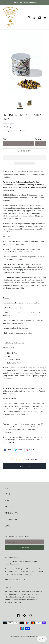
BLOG (7, 526)
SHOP (7, 500)
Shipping (6, 131)
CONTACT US (11, 519)
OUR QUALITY (11, 513)
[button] (24, 157)
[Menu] (44, 17)
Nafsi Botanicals (20, 636)
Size (4, 139)
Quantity (38, 139)
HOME (7, 494)
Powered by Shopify (32, 636)
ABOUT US (10, 507)
